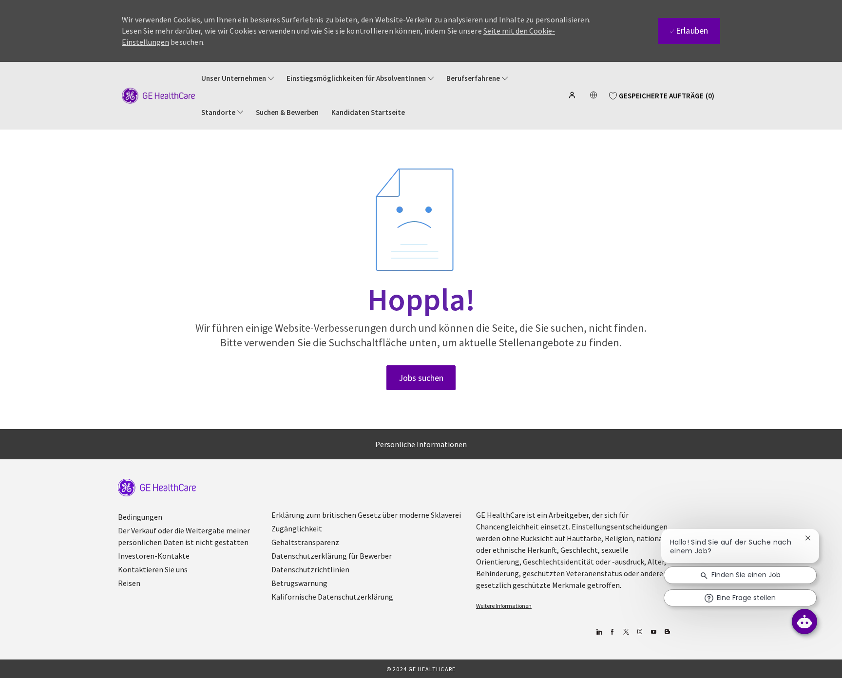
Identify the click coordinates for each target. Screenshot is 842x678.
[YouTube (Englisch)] (653, 632)
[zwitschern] (626, 632)
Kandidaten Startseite (368, 112)
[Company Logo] (158, 95)
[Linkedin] (599, 632)
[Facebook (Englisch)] (612, 632)
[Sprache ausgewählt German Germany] (593, 95)
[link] (157, 487)
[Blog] (639, 632)
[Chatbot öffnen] (804, 621)
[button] (573, 95)
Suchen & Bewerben (287, 112)
